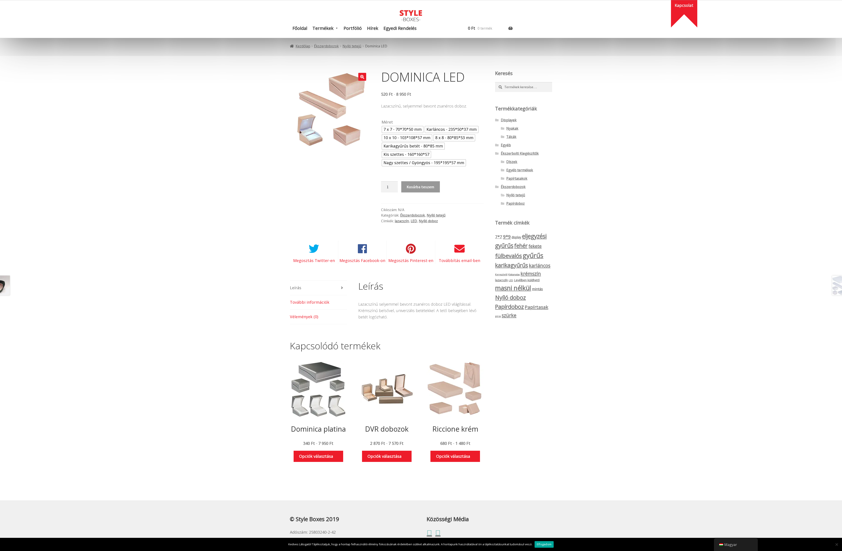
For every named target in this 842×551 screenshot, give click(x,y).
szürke (509, 315)
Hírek (372, 28)
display (516, 237)
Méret (387, 122)
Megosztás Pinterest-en (410, 260)
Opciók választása (316, 456)
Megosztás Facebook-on (362, 260)
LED (414, 221)
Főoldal (300, 28)
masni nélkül (513, 288)
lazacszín (402, 221)
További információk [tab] (309, 302)
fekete (535, 246)
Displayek (509, 120)
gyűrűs (533, 255)
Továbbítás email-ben (459, 260)
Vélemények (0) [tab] (304, 316)
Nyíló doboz (428, 221)
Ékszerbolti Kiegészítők (520, 153)
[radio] (402, 129)
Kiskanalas (514, 274)
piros (498, 316)
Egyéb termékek (519, 170)
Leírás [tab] (295, 287)
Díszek (511, 161)
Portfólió (353, 28)
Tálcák (511, 136)
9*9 (507, 236)
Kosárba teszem (420, 186)
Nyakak (512, 128)
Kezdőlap (303, 46)
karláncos (539, 265)
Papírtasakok (516, 178)
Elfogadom (544, 544)
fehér (521, 245)
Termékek (323, 28)
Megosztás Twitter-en (314, 260)
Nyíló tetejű (352, 46)
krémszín (531, 273)
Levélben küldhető (527, 280)
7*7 (498, 237)
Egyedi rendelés (400, 28)
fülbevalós (508, 256)
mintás (537, 289)
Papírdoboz (515, 203)
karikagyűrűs (511, 265)
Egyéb (506, 145)
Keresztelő (501, 274)
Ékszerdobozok (326, 46)
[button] (362, 77)
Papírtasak (536, 307)
